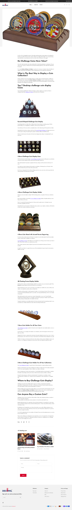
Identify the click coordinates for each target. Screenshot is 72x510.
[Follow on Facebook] (3, 502)
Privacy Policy (37, 460)
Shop (30, 4)
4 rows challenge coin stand (22, 240)
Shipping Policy (63, 496)
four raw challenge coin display (35, 198)
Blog (45, 494)
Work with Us (47, 496)
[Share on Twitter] (24, 422)
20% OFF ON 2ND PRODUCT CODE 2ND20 (36, 1)
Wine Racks (35, 492)
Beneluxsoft (13, 506)
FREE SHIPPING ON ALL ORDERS (17, 1)
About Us (36, 4)
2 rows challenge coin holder (24, 365)
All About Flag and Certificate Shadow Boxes (26, 448)
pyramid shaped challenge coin (41, 130)
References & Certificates (49, 492)
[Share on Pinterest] (26, 422)
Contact (41, 4)
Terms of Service (43, 460)
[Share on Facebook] (21, 422)
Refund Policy (63, 492)
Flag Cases (34, 490)
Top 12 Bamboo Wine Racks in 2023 (45, 446)
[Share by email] (29, 422)
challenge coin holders (29, 92)
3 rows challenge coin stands (35, 159)
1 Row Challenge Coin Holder (23, 327)
